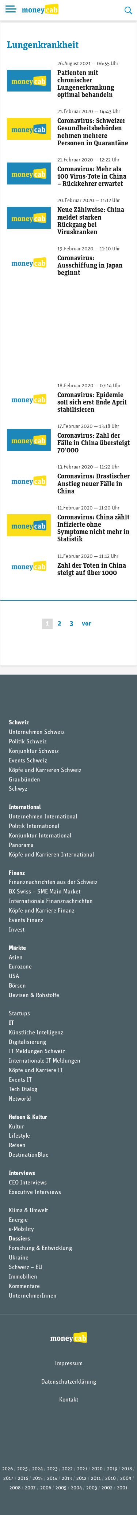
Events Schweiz (28, 761)
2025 (22, 1469)
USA (14, 976)
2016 (23, 1478)
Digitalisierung (27, 1042)
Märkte (17, 948)
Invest (16, 930)
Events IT (20, 1080)
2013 (67, 1478)
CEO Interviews (28, 1183)
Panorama (21, 845)
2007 (30, 1488)
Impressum (69, 1364)
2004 (76, 1488)
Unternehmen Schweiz (37, 732)
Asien (16, 958)
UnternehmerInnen (33, 1296)
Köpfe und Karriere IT (36, 1071)
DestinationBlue (29, 1155)
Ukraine (18, 1258)
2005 (61, 1488)
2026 (7, 1469)
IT (11, 1023)
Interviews (22, 1173)
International (25, 807)
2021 (82, 1469)
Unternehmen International (43, 817)
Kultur (16, 1127)
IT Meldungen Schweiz (37, 1052)
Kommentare (24, 1287)
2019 (112, 1469)
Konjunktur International (40, 836)
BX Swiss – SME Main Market (44, 892)
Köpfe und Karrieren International (51, 855)
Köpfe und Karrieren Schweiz (45, 770)
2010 (110, 1478)
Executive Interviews (35, 1192)
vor (86, 623)
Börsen (17, 986)
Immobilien (23, 1277)
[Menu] (11, 10)
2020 (97, 1469)
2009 (125, 1478)
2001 (122, 1488)
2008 (14, 1488)
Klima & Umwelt (28, 1211)
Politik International (34, 826)
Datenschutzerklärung (68, 1382)
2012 (81, 1478)
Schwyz (18, 789)
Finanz (17, 873)
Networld (20, 1099)
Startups (19, 1014)
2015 (38, 1478)
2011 (96, 1478)
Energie (18, 1220)
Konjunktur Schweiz (34, 751)
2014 (52, 1478)
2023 (52, 1469)
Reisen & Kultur (28, 1117)
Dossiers (19, 1239)
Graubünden (24, 780)
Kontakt (68, 1400)
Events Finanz (26, 920)
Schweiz (19, 723)
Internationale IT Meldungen (44, 1061)
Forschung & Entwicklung (40, 1248)
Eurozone (20, 967)
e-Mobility (21, 1229)
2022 (67, 1469)
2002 (107, 1488)
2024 (37, 1469)
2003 (91, 1488)
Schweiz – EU (25, 1267)
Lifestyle (19, 1136)
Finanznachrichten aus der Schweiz (53, 882)
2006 (45, 1488)
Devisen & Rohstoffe (34, 996)
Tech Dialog (23, 1090)
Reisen (17, 1146)
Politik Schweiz (28, 742)
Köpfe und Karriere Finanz (42, 911)
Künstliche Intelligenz (36, 1033)
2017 (8, 1478)
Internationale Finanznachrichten (51, 901)
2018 (127, 1469)
